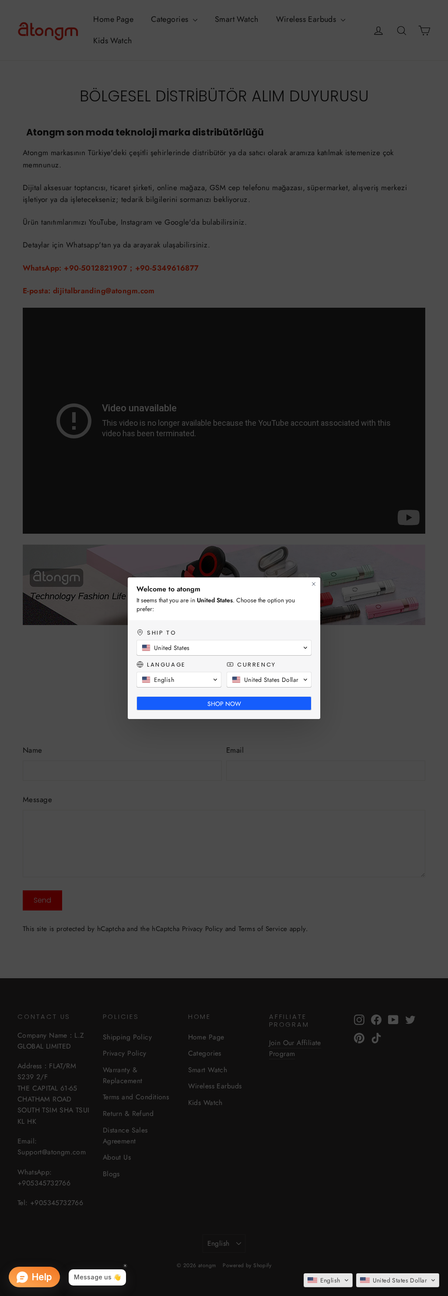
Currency (256, 664)
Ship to (161, 632)
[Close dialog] (313, 584)
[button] (328, 1280)
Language (166, 664)
